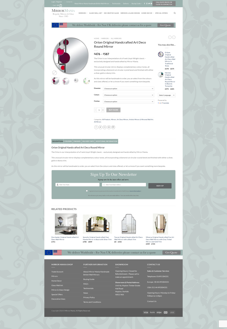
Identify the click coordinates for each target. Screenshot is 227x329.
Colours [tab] (68, 141)
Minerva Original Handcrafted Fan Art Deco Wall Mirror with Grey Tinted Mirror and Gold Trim (160, 239)
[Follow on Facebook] (144, 3)
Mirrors (82, 13)
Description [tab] (57, 141)
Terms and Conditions (92, 302)
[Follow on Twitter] (149, 3)
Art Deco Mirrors (122, 119)
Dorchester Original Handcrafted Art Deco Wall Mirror (65, 238)
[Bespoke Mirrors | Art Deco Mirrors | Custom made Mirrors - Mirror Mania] (63, 13)
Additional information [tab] (106, 141)
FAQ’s (85, 284)
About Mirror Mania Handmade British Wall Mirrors (91, 3)
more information (135, 191)
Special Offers (161, 13)
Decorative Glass (111, 13)
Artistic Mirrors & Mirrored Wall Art (141, 119)
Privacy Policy (89, 297)
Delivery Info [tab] (88, 141)
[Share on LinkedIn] (113, 127)
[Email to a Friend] (105, 127)
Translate (165, 103)
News (85, 293)
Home (96, 38)
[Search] (175, 13)
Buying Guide (136, 3)
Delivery (126, 3)
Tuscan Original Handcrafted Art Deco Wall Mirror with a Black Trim (128, 238)
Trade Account (57, 271)
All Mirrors (116, 38)
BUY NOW (113, 110)
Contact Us (69, 1)
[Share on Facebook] (96, 127)
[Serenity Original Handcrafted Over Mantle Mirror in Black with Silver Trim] (97, 224)
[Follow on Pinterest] (151, 3)
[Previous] (55, 56)
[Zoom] (54, 72)
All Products (106, 119)
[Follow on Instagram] (147, 3)
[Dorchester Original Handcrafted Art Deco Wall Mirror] (66, 224)
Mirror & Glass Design (130, 13)
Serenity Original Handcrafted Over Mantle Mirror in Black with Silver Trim (97, 238)
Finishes (97, 101)
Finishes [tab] (77, 141)
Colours (96, 95)
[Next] (87, 56)
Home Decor (146, 13)
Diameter (97, 88)
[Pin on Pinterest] (109, 127)
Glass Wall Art (95, 13)
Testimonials (116, 3)
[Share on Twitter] (100, 127)
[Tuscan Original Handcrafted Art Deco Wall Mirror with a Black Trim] (129, 224)
